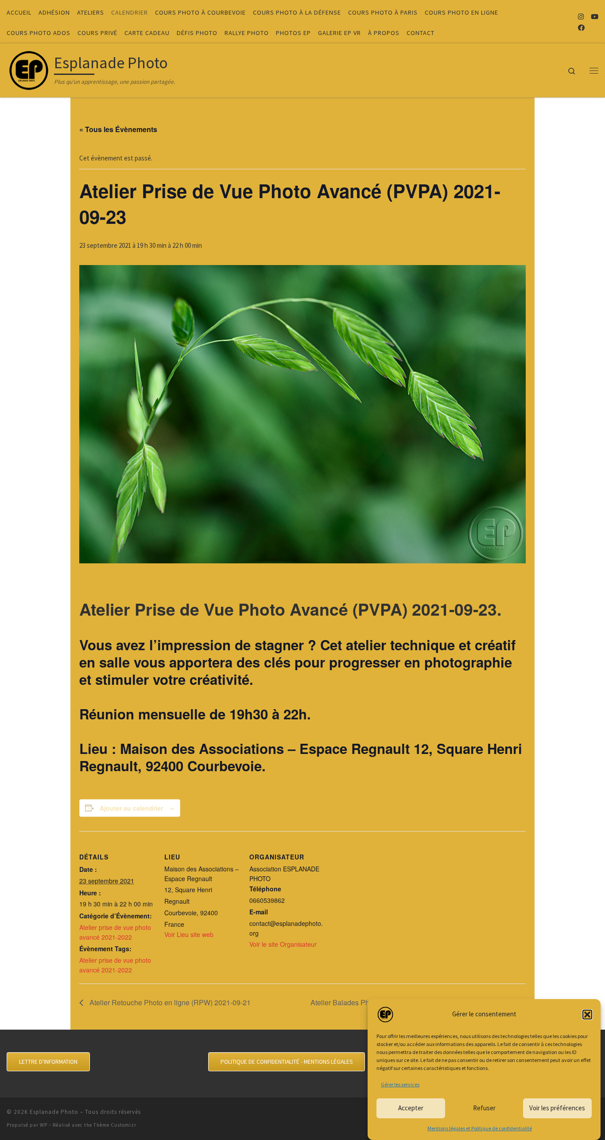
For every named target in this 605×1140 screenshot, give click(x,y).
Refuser (484, 1108)
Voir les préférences (557, 1108)
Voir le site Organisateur (283, 944)
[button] (587, 1014)
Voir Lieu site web (188, 934)
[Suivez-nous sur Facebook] (581, 28)
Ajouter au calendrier (131, 808)
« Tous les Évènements (118, 129)
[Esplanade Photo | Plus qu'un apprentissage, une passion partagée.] (29, 68)
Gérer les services (400, 1084)
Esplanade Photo (54, 1112)
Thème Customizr (114, 1125)
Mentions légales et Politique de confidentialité (479, 1128)
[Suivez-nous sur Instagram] (581, 17)
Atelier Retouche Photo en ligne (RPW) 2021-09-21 (169, 1002)
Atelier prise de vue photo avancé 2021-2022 (115, 932)
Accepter (410, 1108)
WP (43, 1125)
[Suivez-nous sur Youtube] (594, 17)
